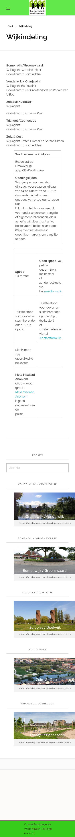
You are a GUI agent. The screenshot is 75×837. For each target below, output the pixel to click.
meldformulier (54, 291)
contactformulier (51, 338)
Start (10, 26)
